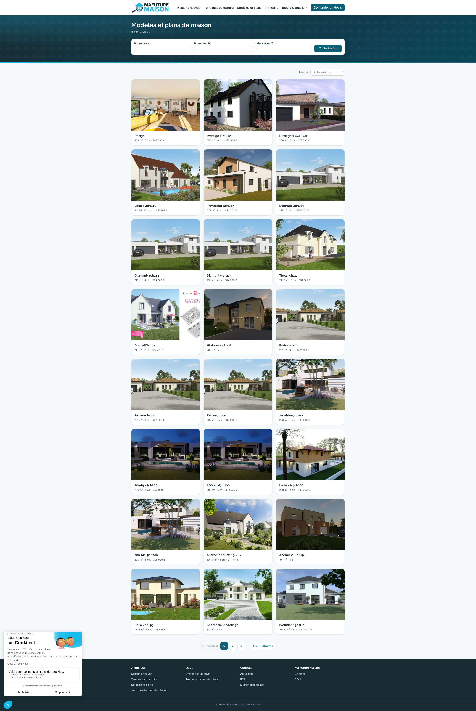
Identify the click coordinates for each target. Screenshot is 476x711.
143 (255, 645)
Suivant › (267, 645)
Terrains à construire (219, 7)
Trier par (304, 72)
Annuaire (271, 7)
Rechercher (330, 48)
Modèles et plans (249, 7)
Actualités (246, 673)
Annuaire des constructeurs (149, 690)
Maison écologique (252, 684)
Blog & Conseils (293, 7)
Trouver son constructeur (202, 679)
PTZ (242, 679)
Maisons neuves (188, 7)
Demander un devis (328, 7)
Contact (300, 673)
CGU (298, 679)
